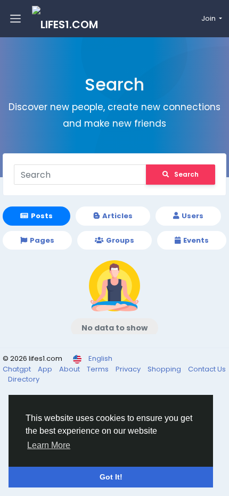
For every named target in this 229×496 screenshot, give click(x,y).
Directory (23, 379)
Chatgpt (17, 369)
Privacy (129, 369)
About (70, 369)
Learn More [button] (48, 445)
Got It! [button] (111, 477)
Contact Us (207, 369)
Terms (98, 369)
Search (186, 174)
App (46, 369)
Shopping (165, 369)
